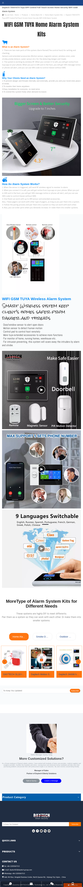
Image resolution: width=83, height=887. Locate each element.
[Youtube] (33, 831)
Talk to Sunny (31, 781)
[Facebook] (37, 831)
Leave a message (51, 781)
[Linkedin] (49, 831)
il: (9, 870)
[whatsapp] (41, 831)
